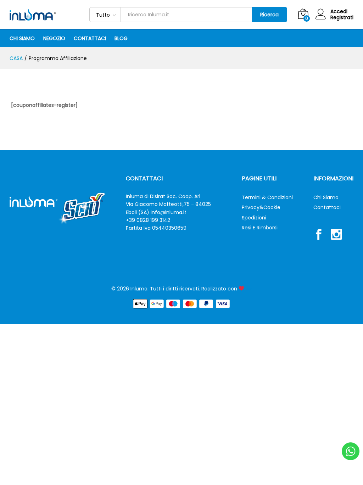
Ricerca (269, 14)
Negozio (54, 38)
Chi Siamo (22, 38)
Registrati (341, 18)
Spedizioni (254, 217)
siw (248, 288)
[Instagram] (336, 235)
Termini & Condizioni (267, 197)
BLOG (121, 38)
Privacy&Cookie (261, 207)
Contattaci (90, 38)
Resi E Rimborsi (260, 227)
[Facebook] (319, 235)
